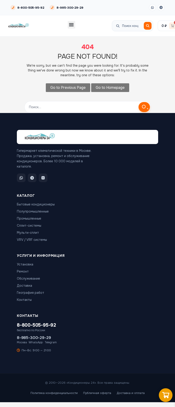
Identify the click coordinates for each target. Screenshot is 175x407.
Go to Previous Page (68, 87)
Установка (25, 264)
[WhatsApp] (152, 7)
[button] (71, 25)
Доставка (24, 286)
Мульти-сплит (28, 233)
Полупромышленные (33, 211)
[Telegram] (161, 7)
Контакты (24, 300)
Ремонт (23, 271)
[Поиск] (148, 26)
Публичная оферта (97, 393)
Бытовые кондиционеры (36, 204)
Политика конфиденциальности (54, 393)
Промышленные (29, 218)
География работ (30, 293)
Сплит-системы (29, 225)
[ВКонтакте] (43, 177)
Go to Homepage (110, 87)
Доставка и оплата (131, 393)
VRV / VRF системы (32, 240)
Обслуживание (28, 278)
